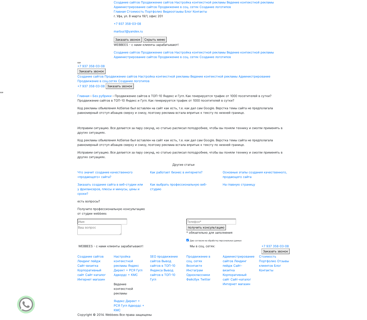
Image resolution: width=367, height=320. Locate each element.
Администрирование (254, 76)
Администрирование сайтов (135, 7)
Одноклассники (198, 275)
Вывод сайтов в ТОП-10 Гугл (162, 274)
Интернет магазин (91, 279)
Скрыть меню (154, 39)
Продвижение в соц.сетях (97, 81)
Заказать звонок (127, 39)
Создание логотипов (215, 7)
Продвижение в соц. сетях (178, 7)
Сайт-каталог (95, 275)
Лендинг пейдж (89, 261)
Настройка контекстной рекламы (200, 2)
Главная (120, 11)
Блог (188, 11)
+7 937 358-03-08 (127, 24)
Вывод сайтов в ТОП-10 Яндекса (162, 265)
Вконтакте (194, 265)
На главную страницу (239, 184)
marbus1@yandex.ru (128, 31)
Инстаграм (194, 270)
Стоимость (135, 11)
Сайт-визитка (87, 265)
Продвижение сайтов (157, 2)
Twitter (205, 279)
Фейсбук (192, 279)
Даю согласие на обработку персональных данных (216, 240)
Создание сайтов (127, 2)
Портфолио (153, 11)
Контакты (200, 11)
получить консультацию (206, 227)
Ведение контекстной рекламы (250, 2)
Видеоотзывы (173, 11)
